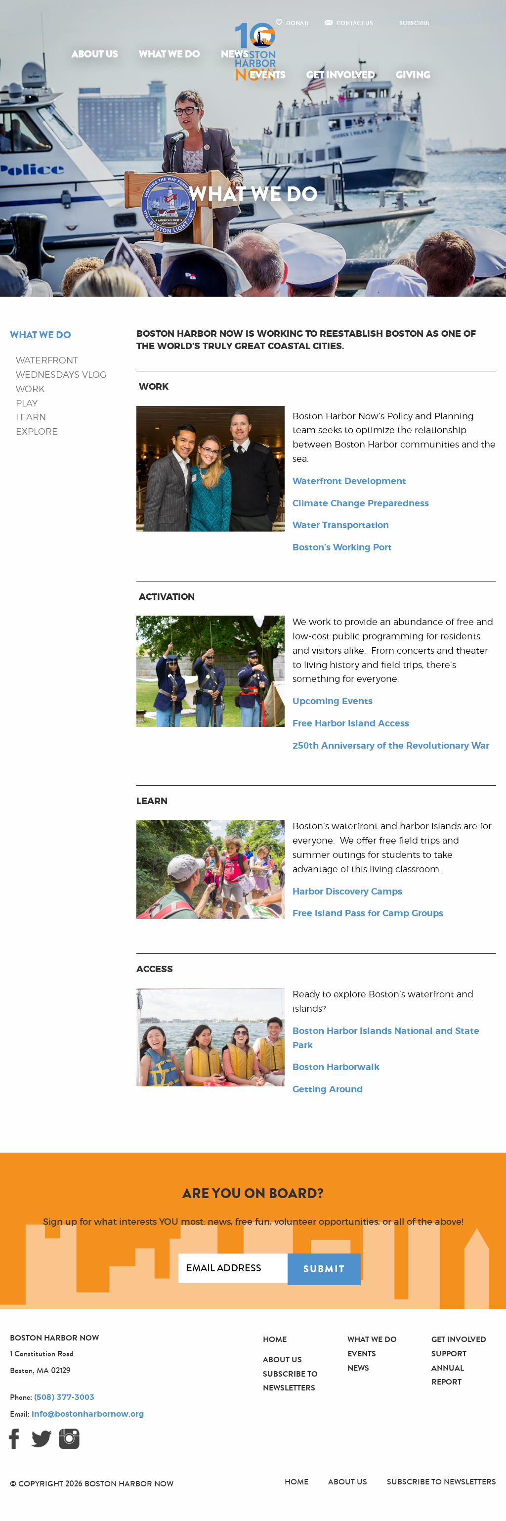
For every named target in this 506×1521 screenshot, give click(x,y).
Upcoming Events (333, 701)
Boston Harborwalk (336, 1067)
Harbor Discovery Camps (347, 892)
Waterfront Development (349, 481)
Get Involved (340, 75)
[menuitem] (97, 54)
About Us (95, 54)
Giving (413, 75)
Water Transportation (341, 525)
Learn (31, 417)
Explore (37, 432)
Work (30, 389)
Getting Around (328, 1089)
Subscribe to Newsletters (441, 1481)
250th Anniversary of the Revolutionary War (391, 746)
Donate (298, 23)
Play (27, 404)
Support (448, 1353)
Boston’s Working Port (342, 547)
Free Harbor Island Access (351, 723)
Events (268, 75)
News (235, 54)
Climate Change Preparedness (361, 503)
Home (275, 1339)
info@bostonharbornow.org (88, 1414)
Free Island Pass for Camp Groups (368, 913)
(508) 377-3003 (64, 1397)
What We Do (169, 54)
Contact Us (355, 23)
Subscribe (415, 23)
